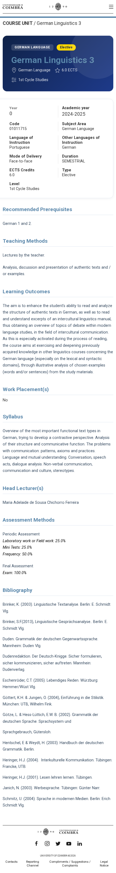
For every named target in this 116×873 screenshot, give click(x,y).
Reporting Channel (32, 863)
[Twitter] (58, 843)
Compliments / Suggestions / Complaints (70, 863)
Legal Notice (104, 863)
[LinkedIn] (79, 843)
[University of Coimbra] (13, 6)
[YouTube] (68, 843)
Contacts (11, 862)
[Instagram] (47, 843)
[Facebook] (36, 843)
